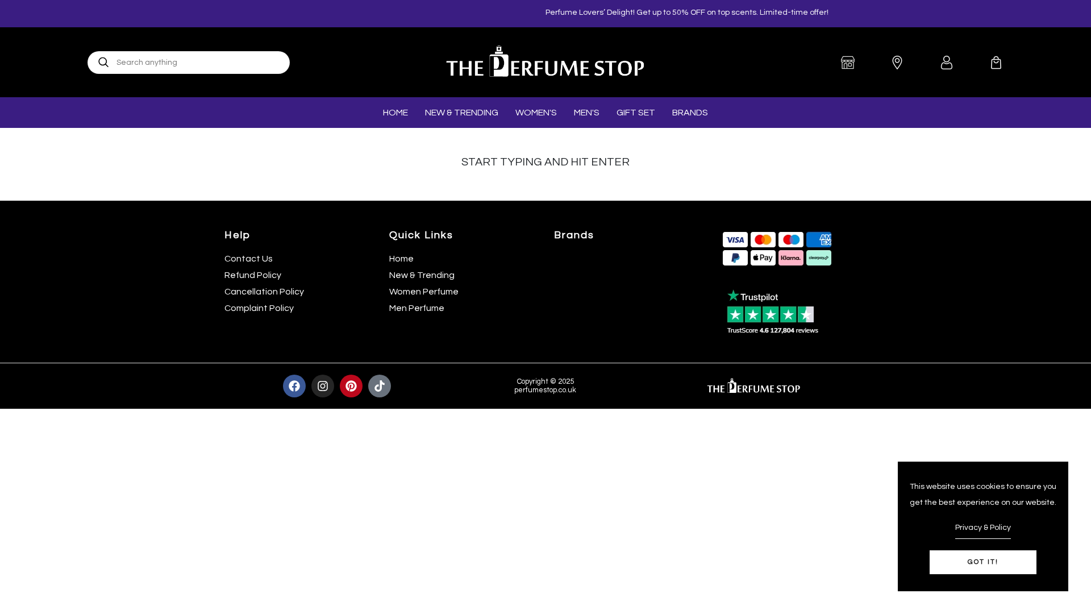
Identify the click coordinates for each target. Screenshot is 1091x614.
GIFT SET (636, 112)
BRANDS (690, 112)
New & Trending (422, 275)
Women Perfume (424, 291)
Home (401, 258)
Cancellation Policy (264, 291)
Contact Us (248, 258)
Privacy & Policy (983, 528)
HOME (395, 112)
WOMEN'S (536, 112)
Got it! (983, 562)
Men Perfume (416, 308)
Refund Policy (252, 275)
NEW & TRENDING (461, 112)
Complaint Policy (259, 308)
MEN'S (586, 112)
